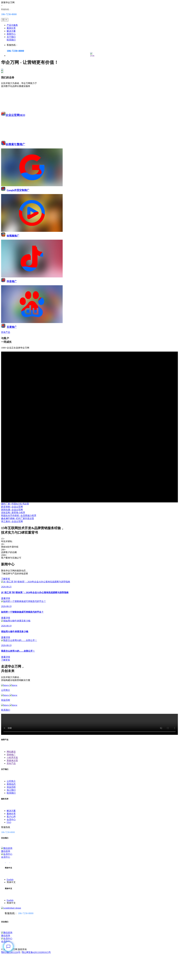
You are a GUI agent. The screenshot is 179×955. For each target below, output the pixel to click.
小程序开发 (12, 757)
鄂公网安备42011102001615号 (36, 952)
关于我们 (11, 37)
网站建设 (11, 751)
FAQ (9, 822)
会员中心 (11, 819)
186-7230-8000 (25, 913)
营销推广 (11, 754)
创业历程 (11, 787)
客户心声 (11, 816)
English (10, 879)
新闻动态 (11, 784)
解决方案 (11, 31)
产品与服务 (12, 25)
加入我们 (11, 790)
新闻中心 (11, 34)
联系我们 (11, 40)
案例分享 (11, 28)
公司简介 (11, 781)
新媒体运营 (12, 760)
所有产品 (11, 763)
